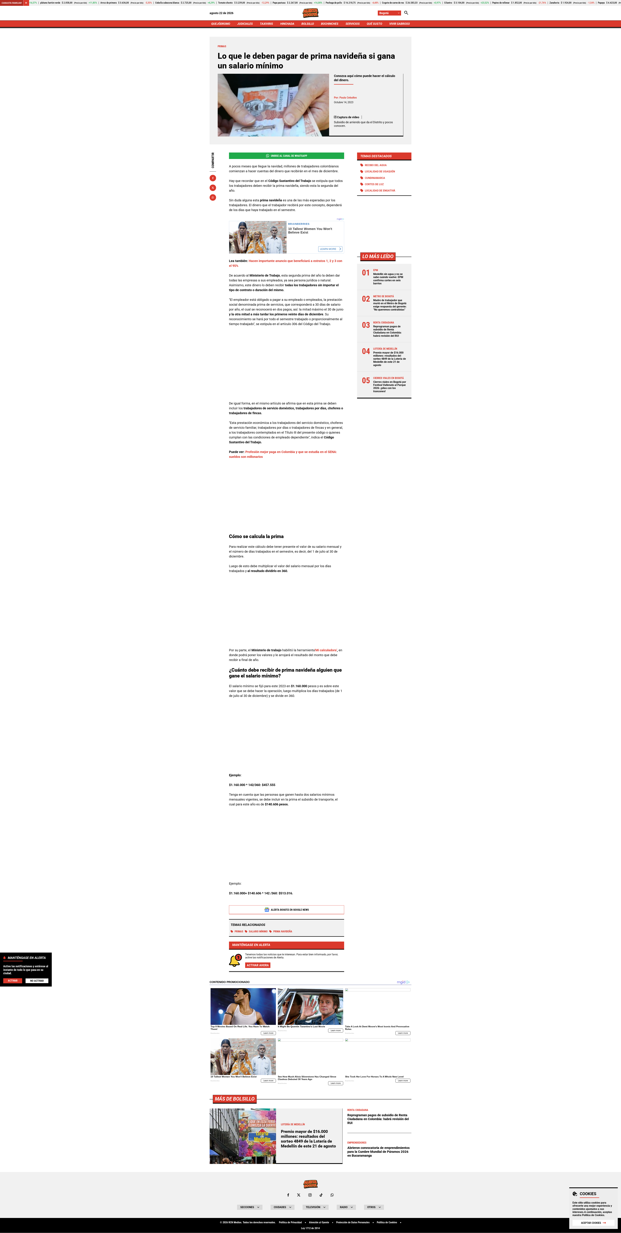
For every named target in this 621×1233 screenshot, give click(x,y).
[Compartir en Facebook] (213, 178)
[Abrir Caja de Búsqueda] (406, 13)
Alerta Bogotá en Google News (290, 909)
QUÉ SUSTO (374, 23)
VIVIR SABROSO (399, 23)
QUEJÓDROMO (220, 23)
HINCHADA (287, 23)
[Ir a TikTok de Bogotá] (321, 1195)
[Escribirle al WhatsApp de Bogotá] (332, 1195)
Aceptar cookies (591, 1222)
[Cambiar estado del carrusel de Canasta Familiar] (26, 3)
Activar (12, 980)
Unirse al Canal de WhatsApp (289, 155)
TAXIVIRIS (266, 23)
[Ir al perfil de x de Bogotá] (298, 1195)
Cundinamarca (375, 178)
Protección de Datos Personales (353, 1222)
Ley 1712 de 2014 (310, 1228)
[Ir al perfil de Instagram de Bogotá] (310, 1195)
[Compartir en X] (213, 188)
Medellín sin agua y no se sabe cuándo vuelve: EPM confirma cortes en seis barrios (388, 279)
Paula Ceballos (348, 97)
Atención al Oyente (319, 1222)
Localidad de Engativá (380, 190)
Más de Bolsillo (235, 1099)
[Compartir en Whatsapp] (213, 197)
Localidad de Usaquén (380, 171)
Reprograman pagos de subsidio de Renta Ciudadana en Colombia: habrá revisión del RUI (387, 331)
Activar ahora (258, 965)
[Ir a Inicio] (310, 13)
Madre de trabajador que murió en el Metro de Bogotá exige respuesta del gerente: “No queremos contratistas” (390, 305)
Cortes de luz (374, 184)
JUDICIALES (245, 23)
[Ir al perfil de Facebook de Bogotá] (288, 1195)
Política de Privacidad (290, 1222)
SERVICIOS (353, 23)
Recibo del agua (376, 165)
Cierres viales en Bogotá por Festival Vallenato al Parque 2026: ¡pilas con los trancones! (389, 386)
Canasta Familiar (12, 3)
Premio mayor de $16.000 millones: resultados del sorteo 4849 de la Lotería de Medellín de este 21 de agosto (389, 359)
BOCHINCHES (329, 23)
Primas (239, 931)
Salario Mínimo (258, 931)
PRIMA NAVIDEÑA (282, 931)
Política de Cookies (593, 1215)
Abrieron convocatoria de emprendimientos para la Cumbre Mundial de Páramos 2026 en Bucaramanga (378, 1151)
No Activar (37, 980)
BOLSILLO (307, 23)
